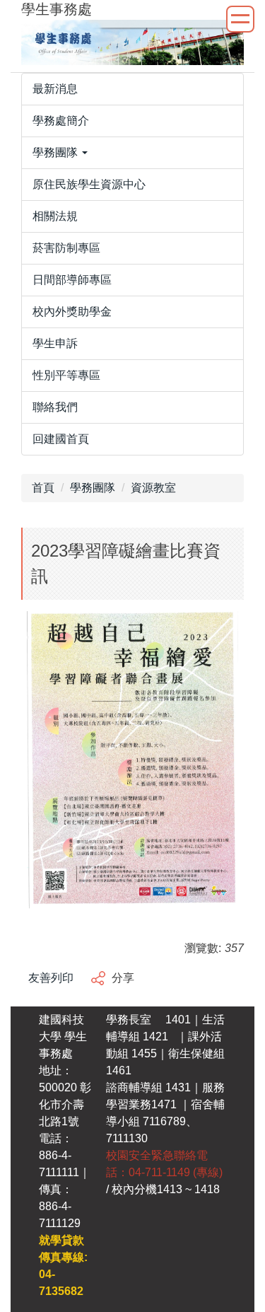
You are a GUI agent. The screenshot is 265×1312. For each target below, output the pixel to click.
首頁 (43, 488)
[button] (132, 152)
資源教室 (153, 488)
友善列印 (50, 978)
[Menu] (240, 19)
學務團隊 (92, 488)
